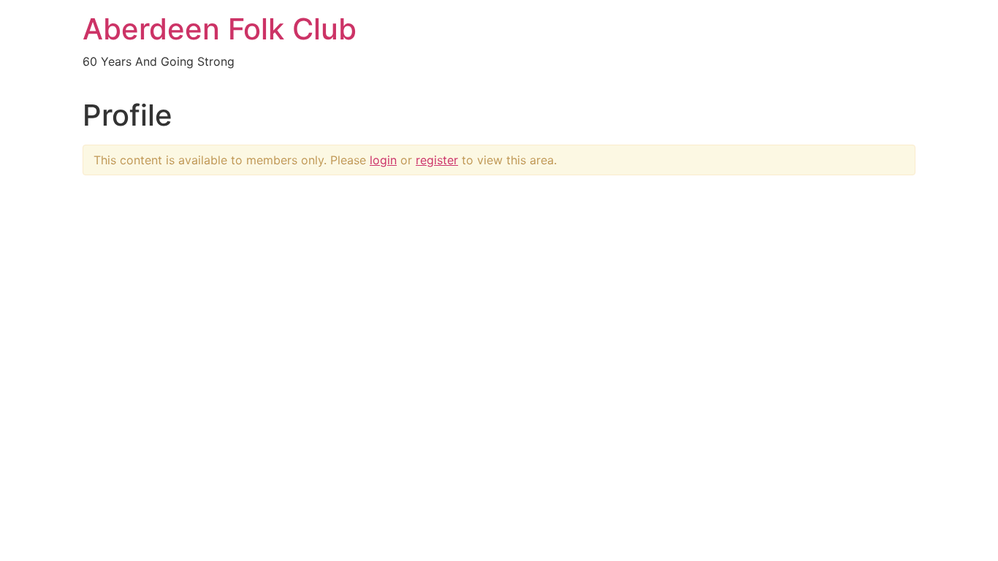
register (437, 160)
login (383, 160)
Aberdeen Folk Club (220, 29)
